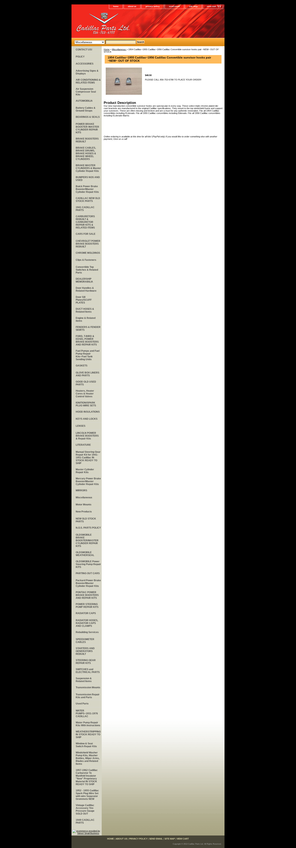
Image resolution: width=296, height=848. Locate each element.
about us (132, 6)
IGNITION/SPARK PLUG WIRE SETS (86, 404)
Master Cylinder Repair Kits (85, 471)
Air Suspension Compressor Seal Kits (86, 92)
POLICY (80, 56)
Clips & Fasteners (86, 260)
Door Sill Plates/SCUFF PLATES (84, 300)
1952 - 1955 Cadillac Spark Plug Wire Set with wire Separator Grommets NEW (87, 794)
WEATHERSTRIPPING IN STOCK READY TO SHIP (88, 734)
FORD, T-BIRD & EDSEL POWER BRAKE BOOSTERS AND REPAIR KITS (87, 340)
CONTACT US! (84, 49)
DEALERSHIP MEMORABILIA (84, 280)
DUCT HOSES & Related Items (85, 310)
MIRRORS (81, 490)
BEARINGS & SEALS (88, 117)
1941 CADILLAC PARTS (85, 209)
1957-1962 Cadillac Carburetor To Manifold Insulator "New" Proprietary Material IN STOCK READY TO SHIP (87, 777)
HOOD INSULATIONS (88, 411)
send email (174, 6)
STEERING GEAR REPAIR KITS (86, 661)
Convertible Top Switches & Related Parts (87, 270)
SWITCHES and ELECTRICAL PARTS (88, 671)
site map (193, 6)
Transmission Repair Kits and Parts (87, 696)
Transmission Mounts (88, 687)
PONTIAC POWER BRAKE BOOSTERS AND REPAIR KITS (87, 595)
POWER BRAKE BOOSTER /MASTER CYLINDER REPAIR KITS (87, 128)
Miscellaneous (119, 49)
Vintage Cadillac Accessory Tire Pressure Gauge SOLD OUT (85, 809)
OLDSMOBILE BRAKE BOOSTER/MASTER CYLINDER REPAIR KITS (87, 540)
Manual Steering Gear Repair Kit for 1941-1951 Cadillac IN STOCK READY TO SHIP (88, 458)
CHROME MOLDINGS (88, 252)
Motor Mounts (83, 504)
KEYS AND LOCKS (86, 418)
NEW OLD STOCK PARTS (86, 520)
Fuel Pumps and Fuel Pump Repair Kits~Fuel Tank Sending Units (87, 355)
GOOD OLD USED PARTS (86, 383)
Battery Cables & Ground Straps (85, 109)
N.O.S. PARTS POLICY (88, 527)
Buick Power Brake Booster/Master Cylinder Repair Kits (87, 189)
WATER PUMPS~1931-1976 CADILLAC (87, 713)
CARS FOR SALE (85, 234)
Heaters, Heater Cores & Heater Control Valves (85, 393)
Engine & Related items (85, 319)
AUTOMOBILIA (84, 100)
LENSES (80, 426)
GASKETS (81, 365)
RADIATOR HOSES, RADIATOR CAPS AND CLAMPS (87, 623)
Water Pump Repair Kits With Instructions (88, 724)
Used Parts (82, 703)
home (116, 6)
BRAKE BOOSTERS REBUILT (87, 140)
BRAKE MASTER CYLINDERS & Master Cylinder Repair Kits (88, 168)
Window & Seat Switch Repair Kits (86, 745)
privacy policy (153, 6)
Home (107, 49)
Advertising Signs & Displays (87, 72)
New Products (84, 511)
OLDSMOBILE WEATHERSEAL (85, 554)
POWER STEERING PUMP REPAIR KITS (87, 605)
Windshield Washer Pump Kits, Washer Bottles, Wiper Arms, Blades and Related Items (87, 758)
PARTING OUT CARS (88, 573)
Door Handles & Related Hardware (86, 289)
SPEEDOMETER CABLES (85, 641)
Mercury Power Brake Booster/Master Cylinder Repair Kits (88, 481)
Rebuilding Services (87, 632)
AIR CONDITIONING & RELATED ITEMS (88, 81)
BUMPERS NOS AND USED (88, 178)
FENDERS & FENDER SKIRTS (88, 328)
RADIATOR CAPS (86, 613)
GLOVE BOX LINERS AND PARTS (87, 374)
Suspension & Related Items (84, 680)
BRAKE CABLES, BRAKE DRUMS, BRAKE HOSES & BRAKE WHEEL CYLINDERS (86, 153)
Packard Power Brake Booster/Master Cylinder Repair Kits (88, 583)
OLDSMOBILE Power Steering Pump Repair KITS (88, 564)
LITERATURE (83, 444)
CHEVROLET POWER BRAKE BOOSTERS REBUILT (88, 244)
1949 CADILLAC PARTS (85, 821)
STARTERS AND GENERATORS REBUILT (85, 651)
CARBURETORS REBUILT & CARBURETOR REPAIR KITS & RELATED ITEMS (85, 222)
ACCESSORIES (84, 63)
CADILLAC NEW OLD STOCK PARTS (88, 199)
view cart (211, 6)
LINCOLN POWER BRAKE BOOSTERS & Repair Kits (87, 436)
